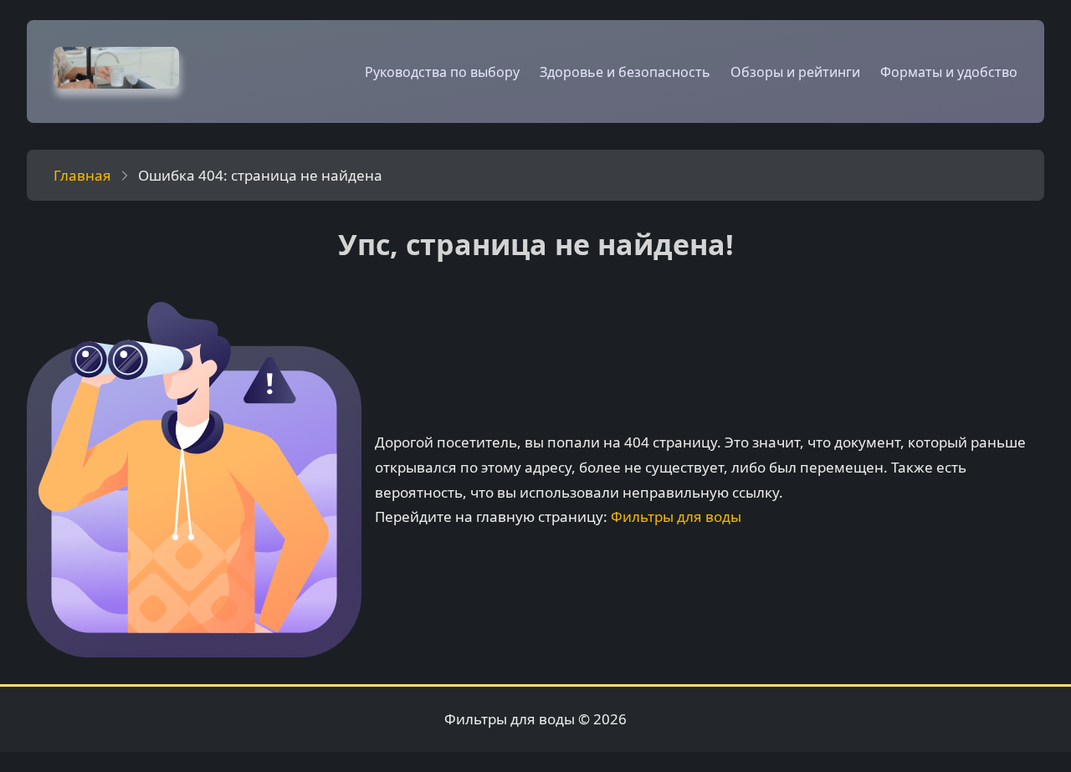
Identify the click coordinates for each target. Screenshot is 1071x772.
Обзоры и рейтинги (795, 72)
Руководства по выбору (442, 72)
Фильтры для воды (676, 516)
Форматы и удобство (948, 72)
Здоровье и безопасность (625, 72)
